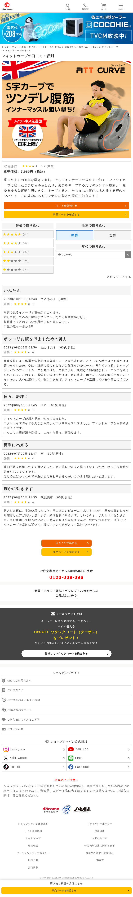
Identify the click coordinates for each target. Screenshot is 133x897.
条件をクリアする (119, 276)
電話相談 (85, 9)
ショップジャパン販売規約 (33, 823)
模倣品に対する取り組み (100, 853)
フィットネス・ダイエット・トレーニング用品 (37, 47)
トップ (5, 47)
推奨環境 (100, 831)
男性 (74, 235)
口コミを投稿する (66, 205)
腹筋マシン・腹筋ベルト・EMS (81, 47)
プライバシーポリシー (99, 823)
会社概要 (33, 845)
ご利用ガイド (15, 690)
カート (103, 9)
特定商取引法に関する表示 (100, 845)
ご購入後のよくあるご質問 (23, 719)
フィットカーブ (110, 47)
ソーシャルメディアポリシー (33, 853)
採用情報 (33, 867)
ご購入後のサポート (20, 710)
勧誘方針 (33, 860)
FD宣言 (99, 860)
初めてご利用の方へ (19, 680)
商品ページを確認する (66, 214)
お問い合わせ (15, 729)
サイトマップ (33, 838)
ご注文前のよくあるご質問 (24, 699)
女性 (112, 235)
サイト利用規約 (33, 831)
